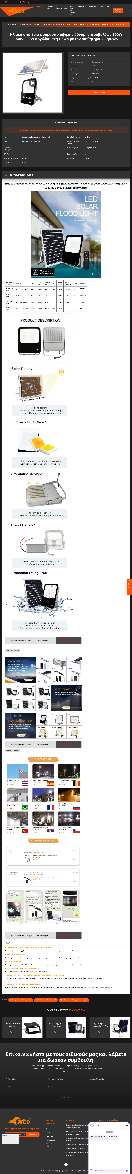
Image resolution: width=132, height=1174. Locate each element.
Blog (102, 6)
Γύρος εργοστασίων (61, 7)
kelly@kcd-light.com (27, 2)
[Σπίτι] (8, 24)
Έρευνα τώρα (118, 10)
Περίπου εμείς (50, 7)
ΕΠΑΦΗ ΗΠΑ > (68, 640)
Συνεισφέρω (32, 1134)
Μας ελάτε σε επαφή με (72, 10)
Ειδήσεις (81, 6)
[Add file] (91, 1170)
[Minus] (127, 1125)
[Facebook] (126, 2)
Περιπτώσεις (92, 6)
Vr (108, 6)
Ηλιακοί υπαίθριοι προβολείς (29, 24)
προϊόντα (15, 24)
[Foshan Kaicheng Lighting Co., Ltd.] (16, 10)
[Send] (126, 1170)
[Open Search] (126, 10)
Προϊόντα (40, 6)
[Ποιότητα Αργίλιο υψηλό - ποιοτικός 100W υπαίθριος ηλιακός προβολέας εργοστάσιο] (120, 1027)
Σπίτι (31, 6)
